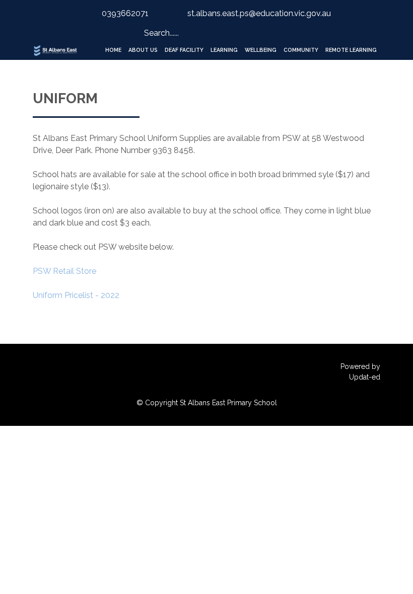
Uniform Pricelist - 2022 (76, 295)
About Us (143, 50)
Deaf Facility (184, 50)
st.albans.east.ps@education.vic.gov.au (259, 13)
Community (301, 50)
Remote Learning (351, 50)
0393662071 (125, 13)
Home (113, 50)
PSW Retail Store (64, 271)
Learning (224, 50)
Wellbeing (261, 50)
